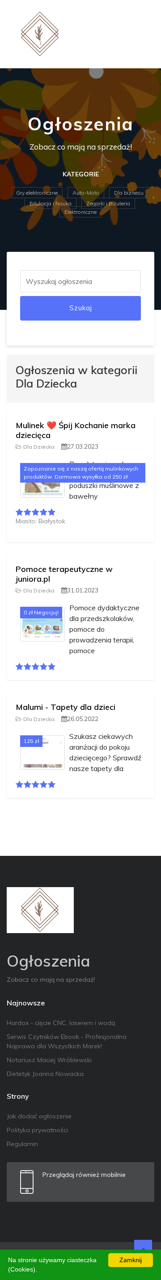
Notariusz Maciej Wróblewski (49, 1060)
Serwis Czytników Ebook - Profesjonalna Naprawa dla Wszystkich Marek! (67, 1041)
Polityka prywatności (37, 1130)
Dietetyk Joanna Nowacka (45, 1074)
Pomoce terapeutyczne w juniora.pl (64, 574)
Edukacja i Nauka (51, 203)
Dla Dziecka (39, 446)
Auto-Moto (85, 192)
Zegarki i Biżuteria (108, 203)
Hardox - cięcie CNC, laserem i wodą (61, 1023)
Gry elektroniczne (37, 192)
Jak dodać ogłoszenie (39, 1116)
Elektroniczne (80, 211)
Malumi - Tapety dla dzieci (65, 707)
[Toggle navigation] (141, 34)
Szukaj (80, 308)
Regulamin (22, 1144)
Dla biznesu (129, 192)
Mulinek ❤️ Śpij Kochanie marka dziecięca (76, 430)
